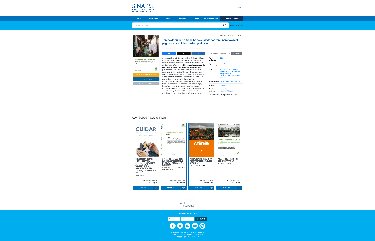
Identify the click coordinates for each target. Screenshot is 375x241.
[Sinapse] (143, 8)
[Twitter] (180, 226)
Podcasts (182, 18)
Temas (197, 18)
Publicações (153, 18)
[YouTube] (195, 226)
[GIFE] (236, 8)
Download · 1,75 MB (146, 79)
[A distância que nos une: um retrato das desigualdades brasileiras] (201, 140)
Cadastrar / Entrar (232, 18)
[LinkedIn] (187, 226)
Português (223, 85)
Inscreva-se (200, 219)
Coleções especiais (211, 18)
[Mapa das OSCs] (202, 226)
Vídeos (168, 18)
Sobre (139, 18)
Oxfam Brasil (224, 64)
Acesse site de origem (146, 83)
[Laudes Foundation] (187, 204)
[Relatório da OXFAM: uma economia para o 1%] (229, 140)
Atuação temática (225, 74)
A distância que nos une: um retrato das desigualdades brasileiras (201, 161)
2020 (221, 58)
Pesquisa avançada (236, 25)
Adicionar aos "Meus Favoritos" (146, 74)
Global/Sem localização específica (230, 81)
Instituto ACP (141, 175)
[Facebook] (173, 226)
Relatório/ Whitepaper (227, 91)
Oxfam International (199, 165)
